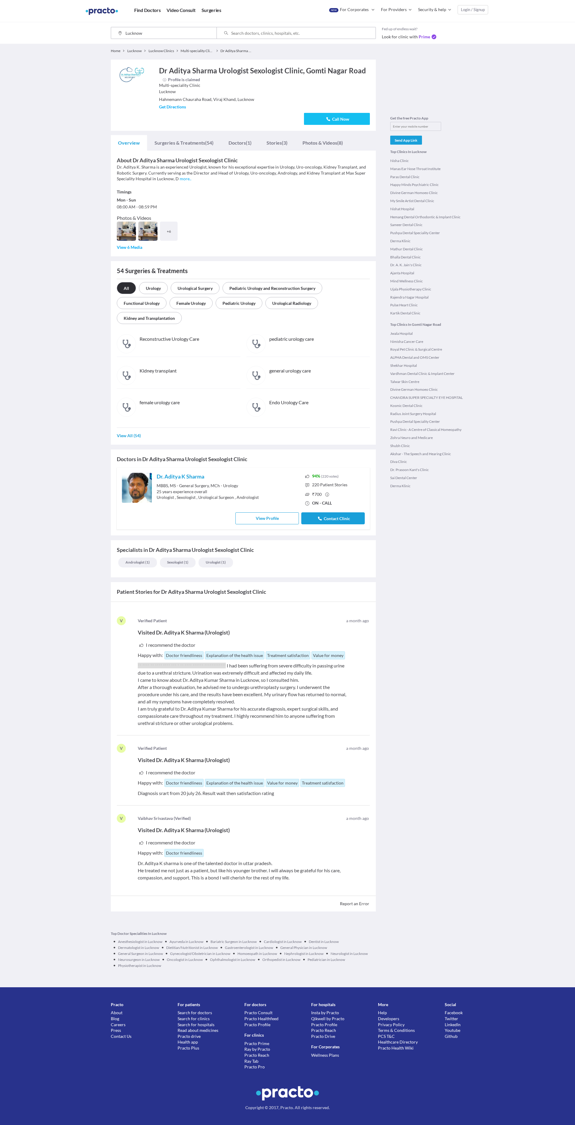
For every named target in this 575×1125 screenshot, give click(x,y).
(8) (322, 143)
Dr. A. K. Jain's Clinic (406, 265)
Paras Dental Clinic (405, 177)
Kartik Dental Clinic (405, 313)
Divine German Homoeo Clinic (414, 192)
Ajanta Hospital (402, 273)
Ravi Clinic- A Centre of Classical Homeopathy (425, 429)
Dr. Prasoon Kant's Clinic (409, 469)
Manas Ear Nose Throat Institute (415, 168)
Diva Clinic (398, 461)
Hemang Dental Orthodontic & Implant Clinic (425, 217)
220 (329, 484)
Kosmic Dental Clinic (406, 405)
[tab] (129, 143)
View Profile (267, 518)
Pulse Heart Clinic (404, 305)
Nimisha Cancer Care (406, 341)
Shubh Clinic (400, 445)
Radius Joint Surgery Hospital (413, 413)
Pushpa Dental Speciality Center (415, 233)
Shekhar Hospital (403, 365)
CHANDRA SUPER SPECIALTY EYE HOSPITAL (426, 397)
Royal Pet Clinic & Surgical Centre (416, 349)
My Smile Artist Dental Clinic (412, 201)
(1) (240, 143)
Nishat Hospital (402, 209)
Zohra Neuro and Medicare (411, 437)
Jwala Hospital (401, 333)
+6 (169, 231)
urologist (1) (216, 562)
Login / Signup (473, 9)
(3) (277, 143)
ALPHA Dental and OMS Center (414, 357)
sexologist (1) (177, 562)
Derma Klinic (400, 241)
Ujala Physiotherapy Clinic (410, 289)
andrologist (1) (137, 562)
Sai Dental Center (403, 478)
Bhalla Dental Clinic (405, 257)
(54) (184, 143)
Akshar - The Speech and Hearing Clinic (420, 454)
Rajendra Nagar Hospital (409, 297)
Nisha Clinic (399, 160)
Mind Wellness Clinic (406, 281)
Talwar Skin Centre (404, 381)
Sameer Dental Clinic (406, 224)
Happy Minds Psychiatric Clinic (414, 184)
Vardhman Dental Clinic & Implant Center (422, 373)
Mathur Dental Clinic (406, 249)
